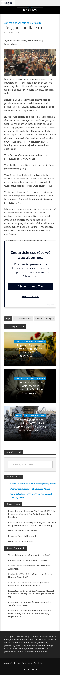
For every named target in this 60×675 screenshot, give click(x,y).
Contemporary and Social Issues (23, 23)
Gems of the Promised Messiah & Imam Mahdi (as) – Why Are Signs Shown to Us (31, 593)
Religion (50, 318)
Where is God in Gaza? (39, 555)
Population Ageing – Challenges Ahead (30, 488)
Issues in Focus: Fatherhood (22, 536)
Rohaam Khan (15, 560)
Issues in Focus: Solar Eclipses (23, 530)
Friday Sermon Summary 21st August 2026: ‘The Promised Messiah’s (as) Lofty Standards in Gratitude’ (32, 514)
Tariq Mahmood (16, 555)
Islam (18, 416)
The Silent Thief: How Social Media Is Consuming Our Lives (30, 386)
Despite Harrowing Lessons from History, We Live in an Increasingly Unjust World (29, 613)
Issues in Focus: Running (20, 541)
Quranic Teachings (23, 318)
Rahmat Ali (13, 590)
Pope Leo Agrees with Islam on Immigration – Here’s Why (30, 348)
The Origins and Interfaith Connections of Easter (28, 584)
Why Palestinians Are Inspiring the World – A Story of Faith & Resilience (30, 423)
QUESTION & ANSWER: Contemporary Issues (33, 483)
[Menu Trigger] (3, 3)
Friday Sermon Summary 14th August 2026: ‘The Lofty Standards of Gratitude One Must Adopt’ (32, 524)
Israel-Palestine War (34, 416)
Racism (38, 318)
